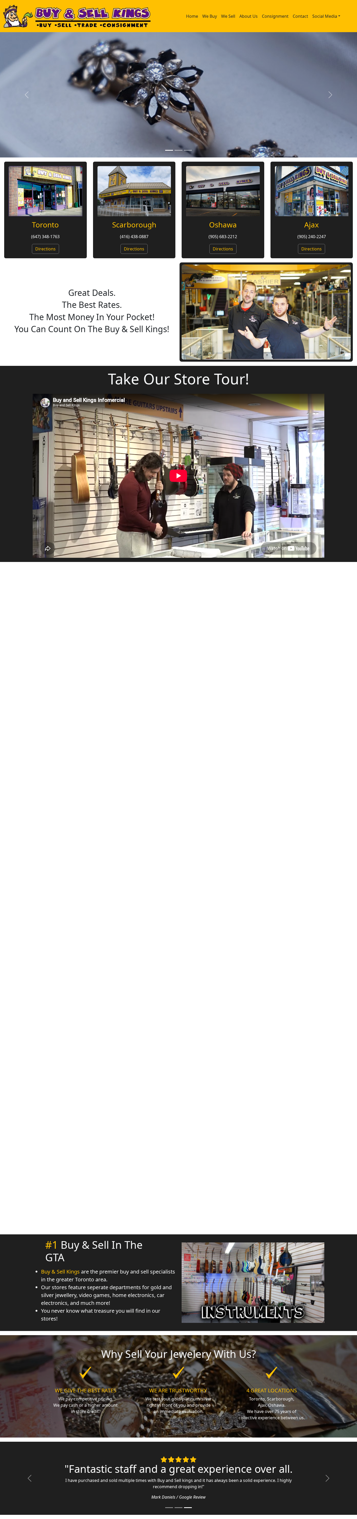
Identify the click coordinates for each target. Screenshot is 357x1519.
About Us (248, 16)
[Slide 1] (169, 150)
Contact (300, 16)
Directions (45, 249)
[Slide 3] (188, 150)
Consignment (275, 16)
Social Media (324, 16)
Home (192, 16)
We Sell (228, 16)
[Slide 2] (178, 150)
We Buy (209, 16)
